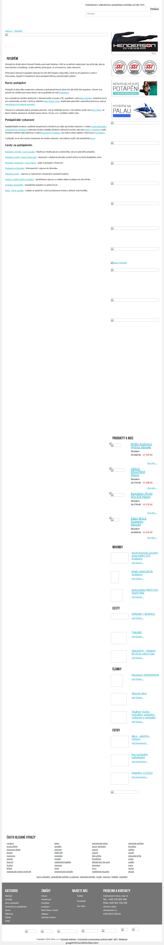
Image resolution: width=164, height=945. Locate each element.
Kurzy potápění (12, 903)
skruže (131, 872)
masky (99, 877)
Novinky (8, 899)
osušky (131, 862)
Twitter (80, 896)
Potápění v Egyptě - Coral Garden (20, 152)
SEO (115, 939)
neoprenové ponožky (63, 872)
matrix (95, 850)
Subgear (45, 914)
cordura (10, 843)
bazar (92, 138)
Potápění (18, 31)
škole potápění (85, 98)
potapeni (96, 865)
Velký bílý (58, 853)
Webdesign (123, 939)
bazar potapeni (99, 846)
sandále (57, 846)
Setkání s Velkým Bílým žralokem (19, 179)
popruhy (58, 850)
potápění (123, 877)
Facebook (152, 8)
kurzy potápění (43, 877)
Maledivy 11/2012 (142, 773)
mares (131, 868)
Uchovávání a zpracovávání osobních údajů (95, 939)
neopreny (11, 856)
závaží (131, 853)
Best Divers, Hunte (49, 910)
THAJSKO (137, 632)
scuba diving (12, 846)
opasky (10, 859)
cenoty (95, 853)
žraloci (10, 865)
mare (130, 865)
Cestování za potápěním (16, 907)
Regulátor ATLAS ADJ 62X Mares (141, 495)
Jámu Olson (96, 110)
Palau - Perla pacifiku (14, 191)
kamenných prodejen (50, 133)
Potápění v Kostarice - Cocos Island (20, 163)
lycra (94, 868)
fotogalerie (64, 93)
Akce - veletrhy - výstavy (141, 738)
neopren (58, 865)
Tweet (158, 8)
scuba (130, 859)
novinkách (100, 133)
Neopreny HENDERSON (145, 675)
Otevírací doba (109, 907)
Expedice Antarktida (14, 185)
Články (8, 917)
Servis (7, 910)
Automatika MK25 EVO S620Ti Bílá (145, 592)
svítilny (131, 850)
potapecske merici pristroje (19, 872)
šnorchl (10, 862)
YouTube (147, 8)
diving (9, 868)
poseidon (58, 856)
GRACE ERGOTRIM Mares (138, 472)
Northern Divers (48, 917)
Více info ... (152, 463)
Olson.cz (9, 31)
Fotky (7, 921)
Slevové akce (139, 693)
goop (56, 868)
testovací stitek (13, 850)
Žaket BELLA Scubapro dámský (139, 521)
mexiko (57, 859)
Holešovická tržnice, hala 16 (115, 896)
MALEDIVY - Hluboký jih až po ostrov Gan (144, 652)
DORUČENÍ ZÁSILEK (112, 914)
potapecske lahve (100, 843)
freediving (96, 859)
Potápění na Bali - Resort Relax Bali (21, 157)
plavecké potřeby (136, 843)
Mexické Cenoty (12, 174)
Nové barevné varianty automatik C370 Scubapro (145, 556)
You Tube (81, 906)
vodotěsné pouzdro (100, 872)
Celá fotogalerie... (140, 743)
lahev (56, 843)
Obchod (8, 896)
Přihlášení (154, 9)
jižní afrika (96, 856)
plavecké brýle (134, 856)
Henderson (46, 899)
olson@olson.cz (110, 910)
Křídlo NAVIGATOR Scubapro (142, 573)
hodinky (114, 877)
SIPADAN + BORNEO (143, 614)
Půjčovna (9, 914)
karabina (132, 846)
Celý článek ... (138, 563)
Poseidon (96, 130)
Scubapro (45, 907)
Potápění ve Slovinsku (14, 168)
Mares (88, 130)
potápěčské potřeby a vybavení (65, 877)
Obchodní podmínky (68, 939)
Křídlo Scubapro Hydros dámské (141, 446)
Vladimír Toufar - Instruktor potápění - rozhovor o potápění (144, 715)
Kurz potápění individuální (140, 756)
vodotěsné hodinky (62, 862)
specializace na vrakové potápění (20, 104)
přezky (10, 853)
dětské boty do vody (101, 862)
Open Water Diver (51, 101)
